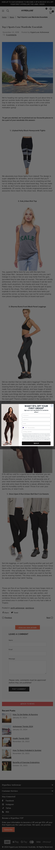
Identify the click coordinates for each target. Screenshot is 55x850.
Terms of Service (36, 440)
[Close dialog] (52, 405)
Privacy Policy (47, 439)
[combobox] (24, 427)
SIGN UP (36, 443)
